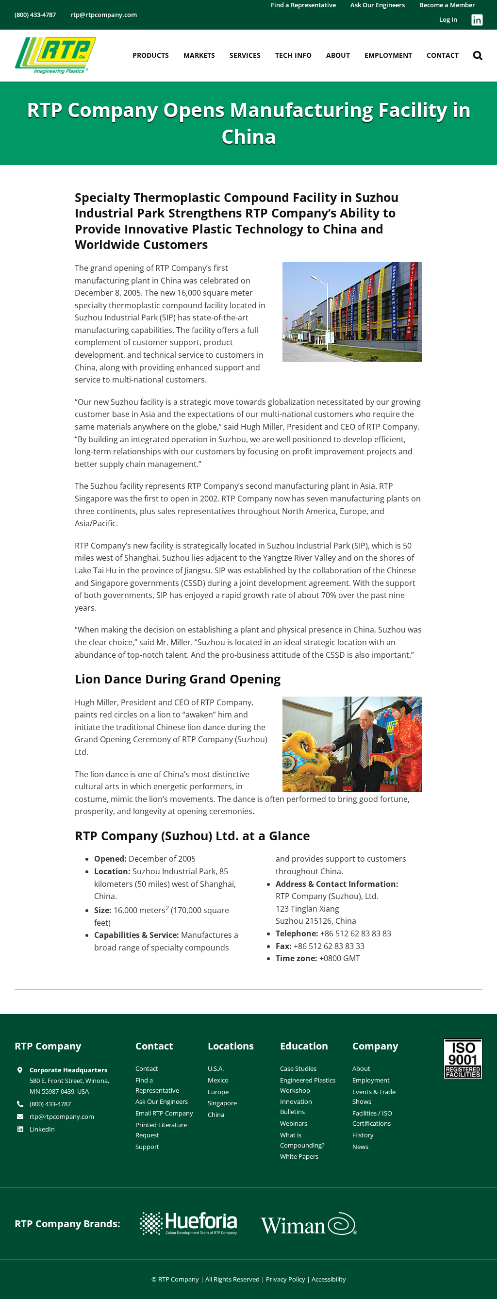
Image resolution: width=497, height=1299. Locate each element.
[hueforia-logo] (188, 1216)
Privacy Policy (285, 1279)
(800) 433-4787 (50, 1103)
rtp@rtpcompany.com (62, 1116)
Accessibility (329, 1279)
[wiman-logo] (308, 1216)
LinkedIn (42, 1129)
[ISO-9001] (463, 1042)
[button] (477, 55)
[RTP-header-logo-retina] (56, 40)
